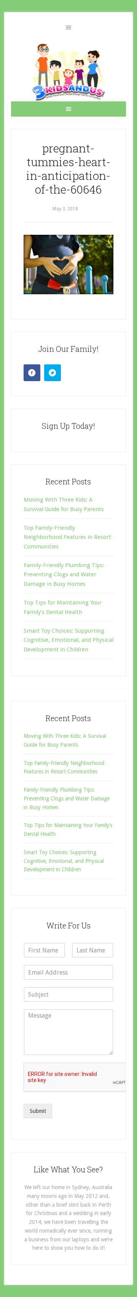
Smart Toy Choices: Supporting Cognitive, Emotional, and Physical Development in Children (68, 640)
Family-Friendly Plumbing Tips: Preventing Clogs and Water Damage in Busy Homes (64, 574)
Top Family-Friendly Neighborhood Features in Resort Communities (67, 537)
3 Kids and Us (68, 72)
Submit (38, 1111)
